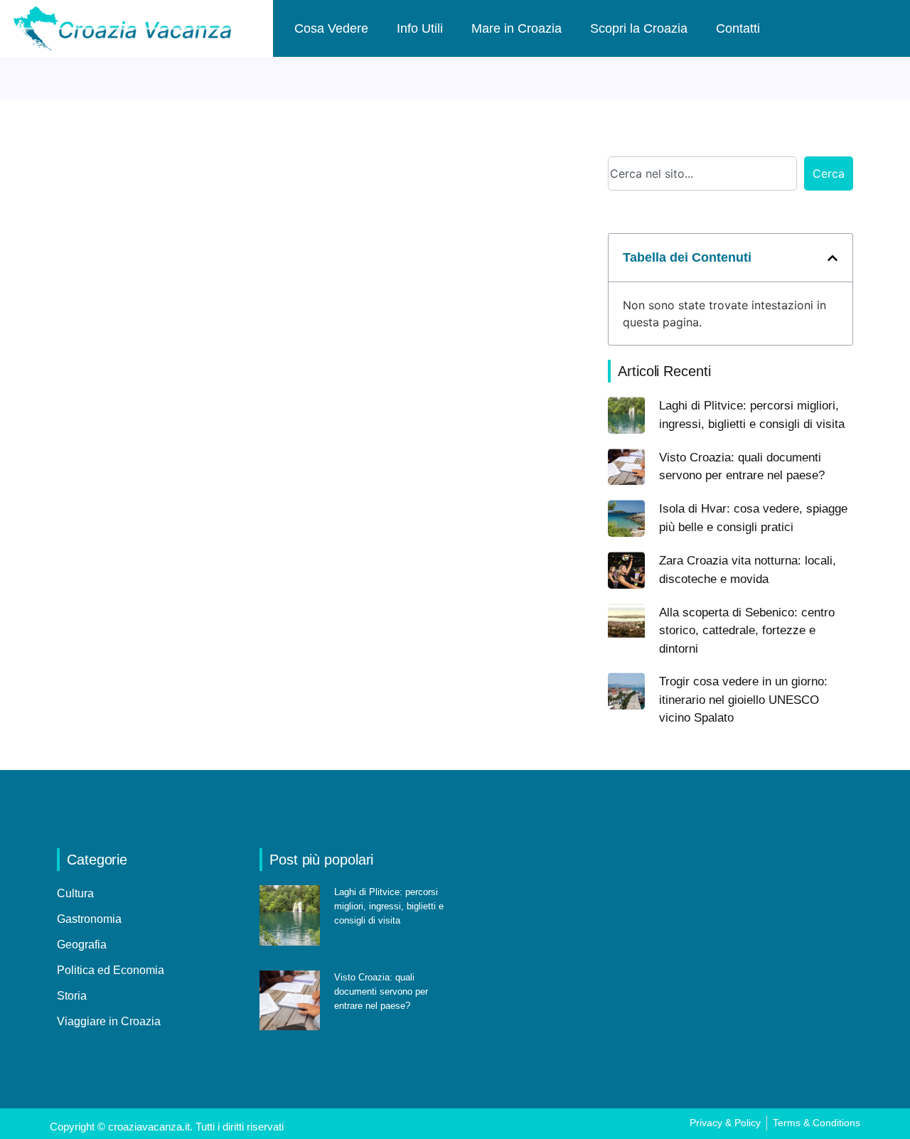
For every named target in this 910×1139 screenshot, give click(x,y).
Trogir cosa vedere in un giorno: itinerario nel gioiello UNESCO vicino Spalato (743, 699)
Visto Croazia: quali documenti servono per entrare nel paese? (381, 991)
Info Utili (420, 28)
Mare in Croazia (516, 28)
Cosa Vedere (331, 28)
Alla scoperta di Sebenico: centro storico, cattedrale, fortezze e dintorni (747, 631)
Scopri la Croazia (638, 28)
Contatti (738, 28)
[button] (832, 258)
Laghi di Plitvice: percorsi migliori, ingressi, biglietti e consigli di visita (389, 906)
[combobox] (702, 173)
